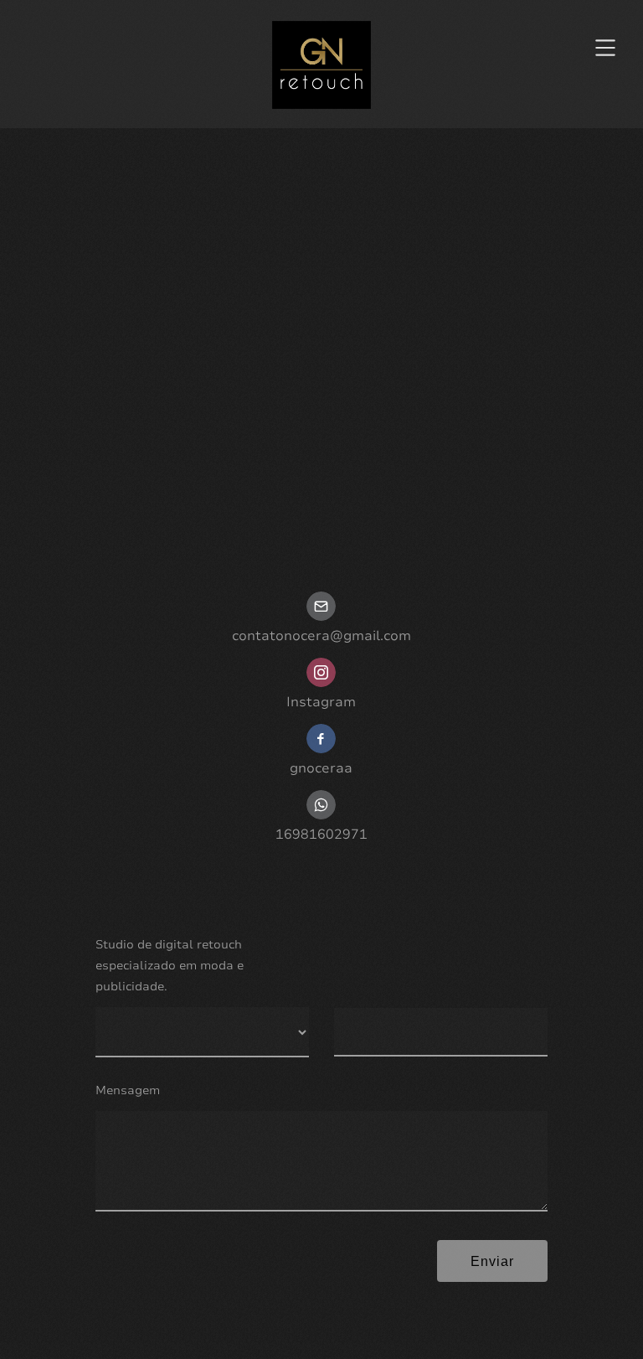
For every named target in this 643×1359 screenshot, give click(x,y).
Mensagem (127, 1090)
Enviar (492, 1261)
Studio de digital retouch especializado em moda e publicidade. (169, 966)
